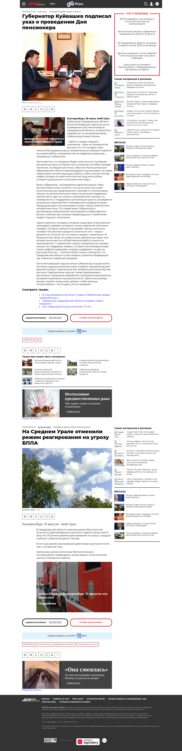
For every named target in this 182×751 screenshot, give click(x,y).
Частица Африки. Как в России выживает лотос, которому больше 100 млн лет (142, 443)
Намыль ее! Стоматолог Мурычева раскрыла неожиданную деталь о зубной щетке (142, 94)
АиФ (38, 510)
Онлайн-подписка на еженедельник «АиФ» (127, 699)
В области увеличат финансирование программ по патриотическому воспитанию (48, 371)
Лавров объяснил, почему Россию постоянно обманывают (141, 185)
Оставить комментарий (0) (91, 318)
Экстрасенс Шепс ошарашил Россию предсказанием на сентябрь (142, 175)
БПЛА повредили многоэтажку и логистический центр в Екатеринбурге (137, 21)
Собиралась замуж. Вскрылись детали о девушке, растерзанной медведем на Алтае (141, 85)
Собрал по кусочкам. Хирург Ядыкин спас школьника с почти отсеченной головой (143, 113)
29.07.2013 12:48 (28, 12)
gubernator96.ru (35, 102)
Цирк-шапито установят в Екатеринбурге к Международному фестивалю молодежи (137, 67)
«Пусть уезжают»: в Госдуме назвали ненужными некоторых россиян (142, 157)
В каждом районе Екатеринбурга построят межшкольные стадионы (94, 362)
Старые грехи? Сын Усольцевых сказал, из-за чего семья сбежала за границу (142, 434)
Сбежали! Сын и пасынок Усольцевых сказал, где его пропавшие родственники (143, 132)
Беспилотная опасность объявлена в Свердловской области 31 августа (137, 32)
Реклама (46, 699)
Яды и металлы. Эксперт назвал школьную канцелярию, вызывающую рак (141, 462)
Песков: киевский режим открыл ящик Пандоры (140, 166)
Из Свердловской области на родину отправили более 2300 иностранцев (137, 44)
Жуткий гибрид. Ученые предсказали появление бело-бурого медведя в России (143, 103)
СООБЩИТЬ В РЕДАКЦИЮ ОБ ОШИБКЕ (74, 702)
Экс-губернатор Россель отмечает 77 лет (66, 306)
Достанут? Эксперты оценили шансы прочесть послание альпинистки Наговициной (143, 453)
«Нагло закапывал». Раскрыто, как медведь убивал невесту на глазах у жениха (142, 481)
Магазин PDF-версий (96, 699)
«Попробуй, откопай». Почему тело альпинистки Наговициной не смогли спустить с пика (142, 122)
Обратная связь (49, 702)
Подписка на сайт (61, 699)
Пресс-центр (77, 699)
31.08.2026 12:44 (29, 427)
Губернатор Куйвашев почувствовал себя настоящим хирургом (93, 371)
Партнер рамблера (66, 740)
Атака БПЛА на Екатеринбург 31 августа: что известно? (73, 595)
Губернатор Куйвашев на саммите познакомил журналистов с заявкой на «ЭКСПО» (49, 381)
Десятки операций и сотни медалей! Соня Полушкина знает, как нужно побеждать (137, 55)
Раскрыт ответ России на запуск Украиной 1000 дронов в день (140, 147)
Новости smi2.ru (31, 418)
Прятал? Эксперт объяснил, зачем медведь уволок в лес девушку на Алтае (142, 472)
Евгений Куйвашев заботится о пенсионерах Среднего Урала (48, 361)
